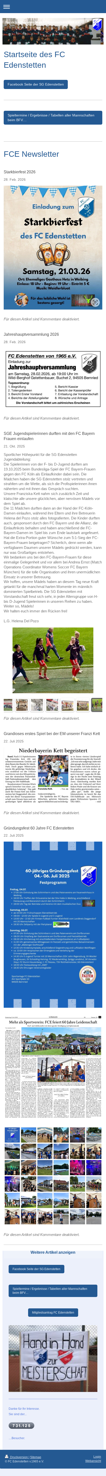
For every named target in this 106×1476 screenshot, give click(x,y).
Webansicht (93, 1461)
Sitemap (35, 1457)
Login (97, 1456)
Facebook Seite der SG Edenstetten (36, 84)
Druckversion (19, 1457)
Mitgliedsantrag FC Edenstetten (53, 1312)
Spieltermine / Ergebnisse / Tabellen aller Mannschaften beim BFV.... (51, 117)
